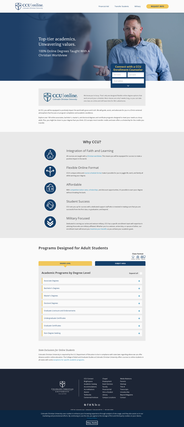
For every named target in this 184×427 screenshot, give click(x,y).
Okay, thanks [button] (92, 423)
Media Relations (126, 379)
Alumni (86, 392)
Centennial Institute (91, 397)
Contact (123, 397)
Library (105, 395)
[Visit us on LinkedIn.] (96, 404)
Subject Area (120, 263)
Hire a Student (107, 392)
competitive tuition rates (79, 190)
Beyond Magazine (126, 395)
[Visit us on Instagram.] (90, 405)
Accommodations (90, 387)
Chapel (104, 379)
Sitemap (123, 384)
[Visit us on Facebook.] (87, 404)
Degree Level (65, 263)
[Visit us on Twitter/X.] (93, 405)
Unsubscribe (124, 392)
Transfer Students (122, 6)
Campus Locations (109, 397)
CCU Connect (88, 379)
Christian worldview (94, 156)
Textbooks (87, 395)
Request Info (157, 6)
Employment (107, 381)
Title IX (122, 387)
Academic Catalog (90, 384)
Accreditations (89, 389)
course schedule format (93, 173)
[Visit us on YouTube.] (99, 405)
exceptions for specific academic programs (68, 360)
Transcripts (124, 389)
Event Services (107, 384)
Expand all (134, 273)
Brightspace (88, 381)
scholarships (93, 190)
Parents (123, 381)
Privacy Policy (92, 418)
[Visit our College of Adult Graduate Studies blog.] (85, 405)
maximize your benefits (98, 229)
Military (138, 6)
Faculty (105, 387)
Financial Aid (104, 6)
